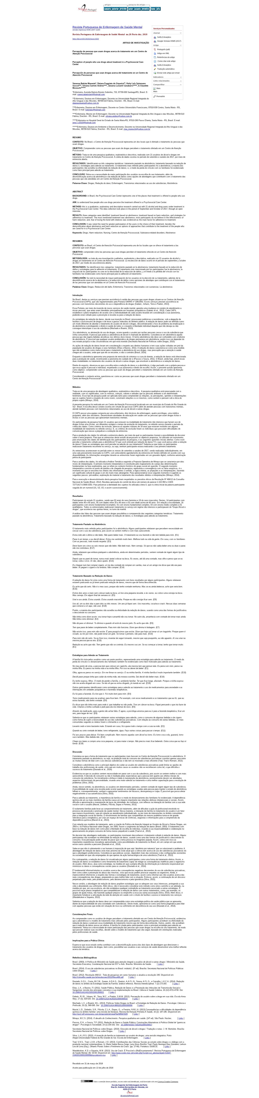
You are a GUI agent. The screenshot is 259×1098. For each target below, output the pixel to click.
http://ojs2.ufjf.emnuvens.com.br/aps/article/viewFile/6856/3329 (100, 1014)
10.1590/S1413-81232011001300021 (88, 992)
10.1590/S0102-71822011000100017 (136, 1025)
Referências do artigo (166, 57)
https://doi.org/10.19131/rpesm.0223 (86, 39)
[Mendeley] (154, 88)
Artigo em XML (163, 53)
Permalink (160, 96)
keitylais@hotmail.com (95, 110)
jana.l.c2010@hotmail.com (84, 123)
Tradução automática (165, 69)
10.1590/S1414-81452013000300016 (112, 999)
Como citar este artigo (167, 61)
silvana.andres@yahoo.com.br (119, 116)
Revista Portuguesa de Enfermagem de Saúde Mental (107, 27)
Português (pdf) (163, 49)
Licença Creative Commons (168, 1082)
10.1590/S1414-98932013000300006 (116, 1005)
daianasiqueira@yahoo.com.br (86, 103)
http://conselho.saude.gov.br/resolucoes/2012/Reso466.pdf (98, 977)
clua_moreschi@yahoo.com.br (137, 129)
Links (160, 964)
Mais (158, 88)
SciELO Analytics (164, 37)
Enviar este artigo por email (168, 73)
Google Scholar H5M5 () (169, 41)
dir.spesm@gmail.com (129, 1096)
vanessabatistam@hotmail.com (91, 94)
